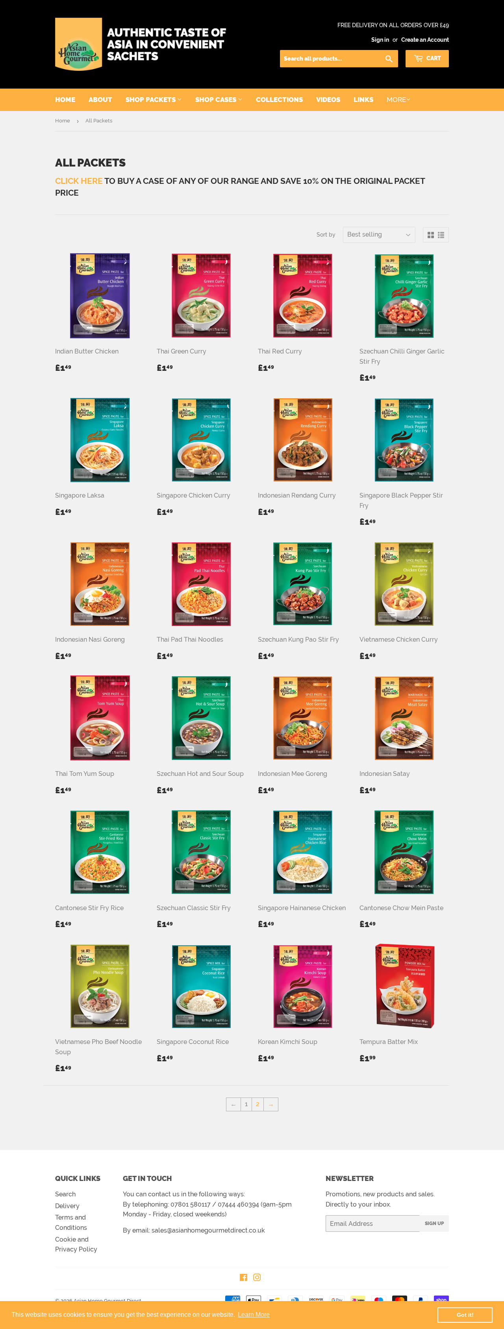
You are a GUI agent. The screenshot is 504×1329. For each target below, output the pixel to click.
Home (65, 100)
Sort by (326, 234)
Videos (328, 100)
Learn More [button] (254, 1314)
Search (65, 1194)
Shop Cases (216, 100)
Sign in (380, 40)
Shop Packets (151, 100)
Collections (279, 100)
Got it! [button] (465, 1315)
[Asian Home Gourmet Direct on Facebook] (243, 1278)
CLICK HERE (79, 181)
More (396, 100)
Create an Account (425, 40)
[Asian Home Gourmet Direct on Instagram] (257, 1278)
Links (363, 100)
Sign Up (434, 1223)
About (100, 100)
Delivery (67, 1206)
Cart (433, 58)
